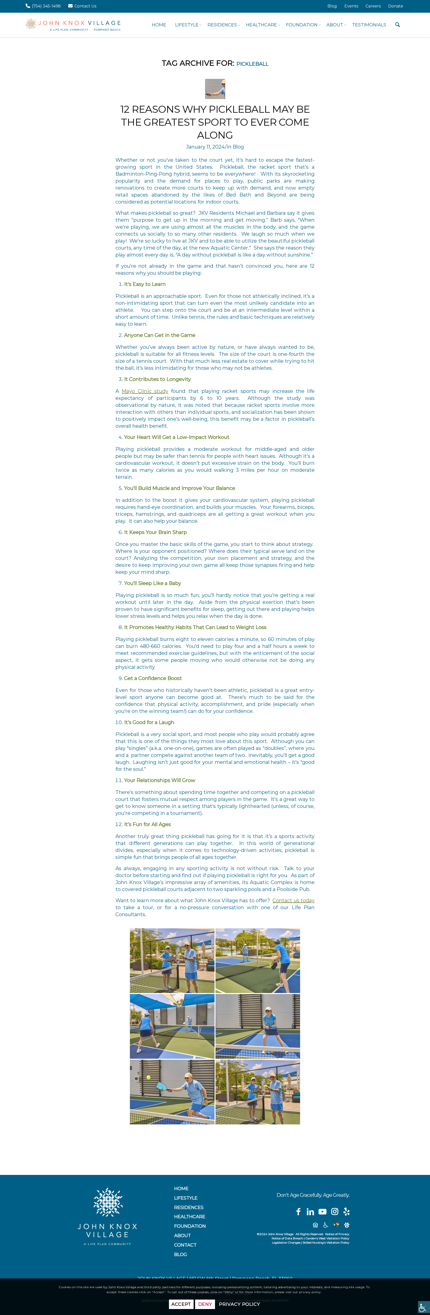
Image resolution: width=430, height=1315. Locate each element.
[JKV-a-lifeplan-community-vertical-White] (107, 1216)
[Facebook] (298, 1211)
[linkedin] (310, 1211)
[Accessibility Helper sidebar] (424, 1307)
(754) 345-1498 (46, 6)
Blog (332, 6)
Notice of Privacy (337, 1234)
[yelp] (346, 1211)
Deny (205, 1304)
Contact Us (85, 6)
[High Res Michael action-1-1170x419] (215, 89)
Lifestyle (186, 1198)
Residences (189, 1207)
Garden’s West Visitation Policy (327, 1238)
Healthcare (189, 1216)
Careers (373, 6)
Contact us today (293, 900)
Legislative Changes (286, 1242)
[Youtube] (322, 1211)
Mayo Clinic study (145, 391)
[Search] (397, 25)
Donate (395, 6)
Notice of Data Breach (287, 1238)
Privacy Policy (239, 1304)
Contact (185, 1245)
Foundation (190, 1226)
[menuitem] (332, 6)
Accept (181, 1304)
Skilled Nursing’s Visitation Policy (326, 1242)
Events (351, 6)
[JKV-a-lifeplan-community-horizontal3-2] (73, 24)
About (182, 1235)
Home (181, 1188)
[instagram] (334, 1211)
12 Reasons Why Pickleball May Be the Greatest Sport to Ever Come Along (215, 122)
